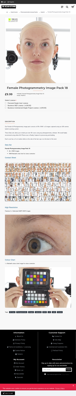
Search (43, 12)
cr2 (49, 312)
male (54, 312)
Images (31, 312)
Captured (38, 312)
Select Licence (10, 100)
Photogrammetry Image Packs (29, 12)
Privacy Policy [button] (60, 388)
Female (60, 312)
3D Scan (12, 312)
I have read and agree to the (57, 374)
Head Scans (14, 12)
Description (10, 121)
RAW (44, 312)
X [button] (73, 385)
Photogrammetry (22, 312)
